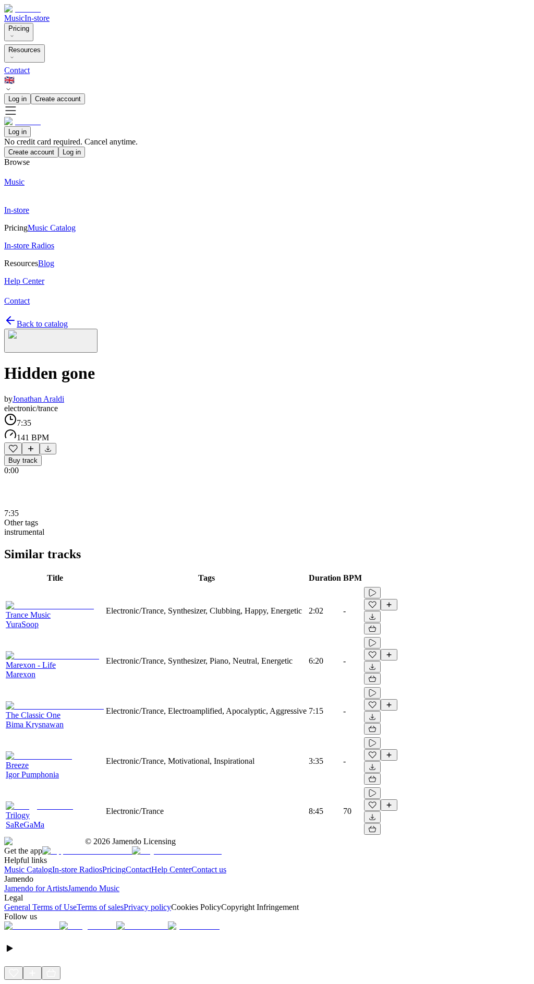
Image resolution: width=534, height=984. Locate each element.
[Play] (51, 341)
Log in (17, 99)
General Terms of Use (40, 907)
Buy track (23, 460)
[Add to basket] (372, 628)
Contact (17, 70)
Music (14, 18)
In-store (37, 18)
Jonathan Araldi (38, 398)
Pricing (18, 28)
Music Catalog (28, 869)
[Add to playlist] (31, 448)
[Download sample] (48, 448)
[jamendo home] (22, 8)
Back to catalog (42, 323)
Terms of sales (100, 907)
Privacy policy (147, 907)
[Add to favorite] (13, 448)
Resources (24, 50)
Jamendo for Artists (36, 888)
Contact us (208, 869)
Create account (58, 99)
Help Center (171, 869)
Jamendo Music (93, 888)
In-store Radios (77, 869)
